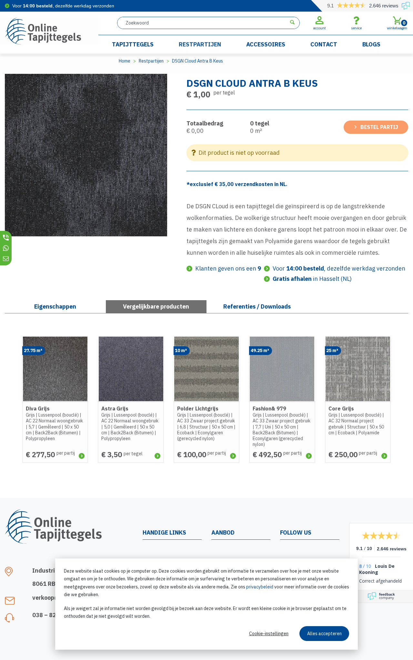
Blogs (371, 44)
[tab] (156, 306)
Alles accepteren (324, 633)
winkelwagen (397, 25)
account (319, 28)
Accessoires (265, 44)
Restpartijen (200, 44)
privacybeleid (259, 587)
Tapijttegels (133, 44)
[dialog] (206, 604)
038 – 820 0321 (53, 615)
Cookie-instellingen (268, 633)
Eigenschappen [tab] (55, 306)
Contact (323, 44)
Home (124, 61)
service (356, 28)
